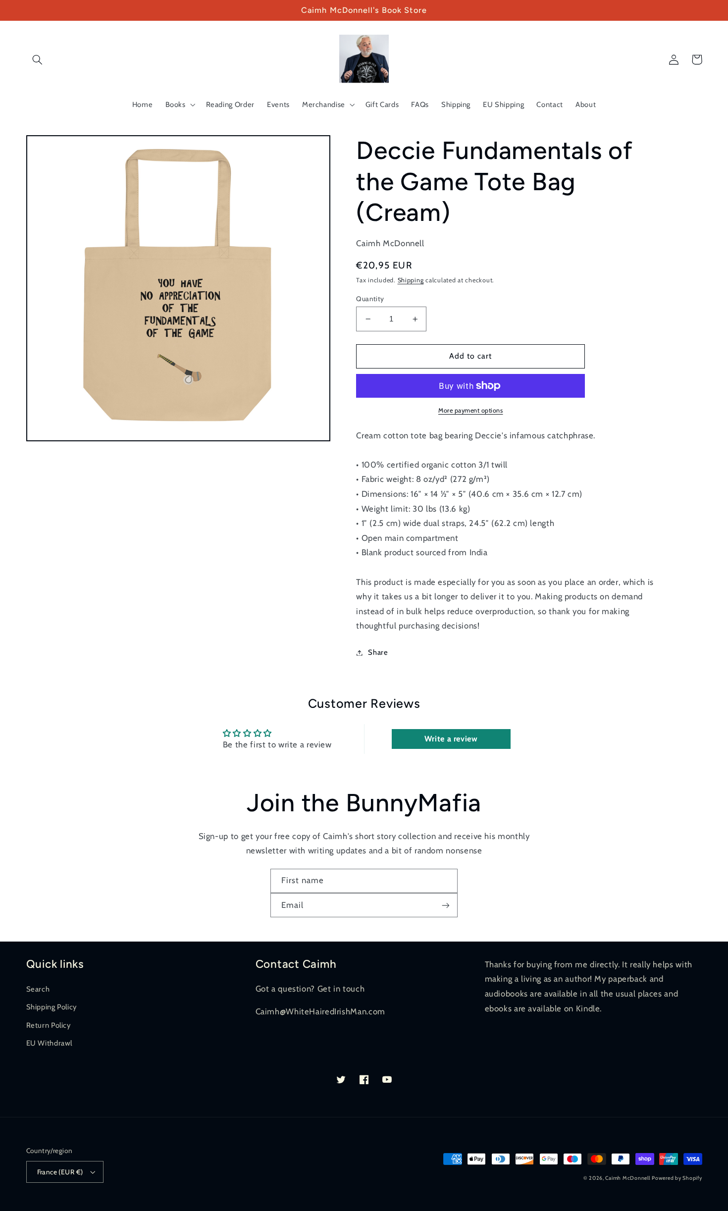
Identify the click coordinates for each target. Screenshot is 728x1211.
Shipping (411, 280)
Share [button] (378, 652)
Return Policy (48, 1025)
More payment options (470, 410)
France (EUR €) (60, 1172)
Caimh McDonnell (627, 1178)
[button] (37, 59)
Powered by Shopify (677, 1178)
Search (38, 989)
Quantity (370, 299)
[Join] (445, 905)
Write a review (451, 738)
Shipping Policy (51, 1006)
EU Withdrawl (49, 1043)
